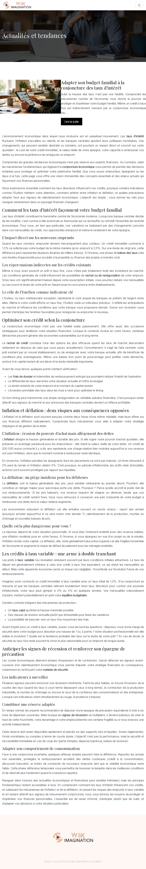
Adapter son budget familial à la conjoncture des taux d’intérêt (92, 85)
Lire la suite (71, 121)
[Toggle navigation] (139, 5)
